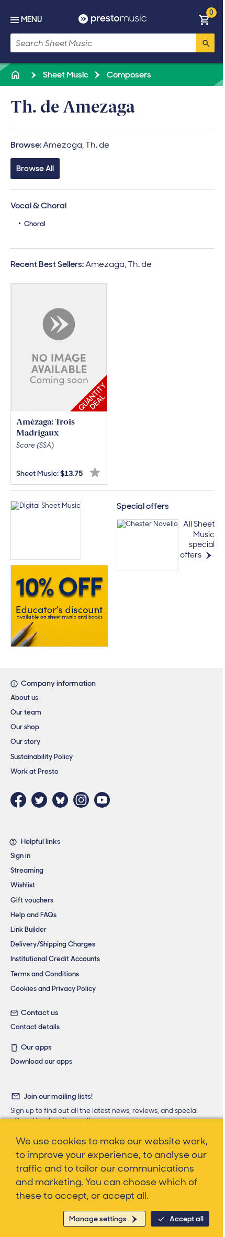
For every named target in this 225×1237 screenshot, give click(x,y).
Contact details (35, 1026)
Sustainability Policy (41, 756)
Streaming (26, 870)
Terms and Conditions (44, 973)
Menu (31, 19)
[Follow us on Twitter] (41, 800)
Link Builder (28, 929)
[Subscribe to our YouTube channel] (104, 800)
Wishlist (22, 885)
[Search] (205, 43)
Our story (25, 741)
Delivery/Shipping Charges (52, 944)
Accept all (187, 1218)
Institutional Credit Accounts (55, 958)
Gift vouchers (31, 900)
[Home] (16, 74)
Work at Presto (34, 771)
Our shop (24, 726)
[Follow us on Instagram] (83, 800)
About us (24, 697)
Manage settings (98, 1218)
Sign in (20, 855)
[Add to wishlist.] (95, 472)
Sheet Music (64, 74)
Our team (25, 712)
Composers (128, 74)
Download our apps (41, 1061)
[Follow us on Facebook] (20, 800)
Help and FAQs (33, 914)
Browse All (35, 168)
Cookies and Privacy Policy (53, 988)
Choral (35, 223)
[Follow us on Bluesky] (62, 800)
